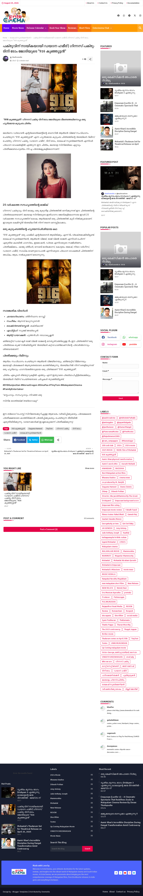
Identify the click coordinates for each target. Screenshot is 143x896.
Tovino (104, 643)
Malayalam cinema (110, 546)
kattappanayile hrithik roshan (114, 537)
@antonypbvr (107, 422)
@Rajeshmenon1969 (111, 436)
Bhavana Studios (109, 477)
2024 (119, 445)
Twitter (35, 440)
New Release (133, 583)
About (112, 891)
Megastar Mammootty (124, 556)
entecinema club (101, 28)
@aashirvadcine (108, 418)
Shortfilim (119, 615)
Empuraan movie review (112, 510)
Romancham (117, 611)
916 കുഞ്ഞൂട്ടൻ (18, 429)
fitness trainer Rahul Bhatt (113, 514)
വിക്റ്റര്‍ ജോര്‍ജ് (131, 689)
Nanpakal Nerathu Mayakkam (114, 579)
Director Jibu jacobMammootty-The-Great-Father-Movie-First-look (120, 496)
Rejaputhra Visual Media (112, 606)
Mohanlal (106, 560)
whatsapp (133, 337)
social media (132, 615)
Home (6, 28)
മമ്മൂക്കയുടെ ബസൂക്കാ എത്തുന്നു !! (126, 117)
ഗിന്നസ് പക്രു (62, 429)
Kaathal (126, 533)
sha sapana (106, 615)
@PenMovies (128, 431)
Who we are (107, 661)
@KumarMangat (124, 427)
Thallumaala (125, 620)
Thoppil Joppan (130, 629)
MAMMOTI (106, 556)
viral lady (130, 657)
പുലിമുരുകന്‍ (129, 675)
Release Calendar (35, 28)
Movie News (18, 28)
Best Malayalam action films (114, 473)
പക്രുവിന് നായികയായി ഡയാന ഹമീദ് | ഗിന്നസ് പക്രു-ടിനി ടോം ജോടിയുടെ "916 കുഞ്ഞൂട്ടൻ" (17, 498)
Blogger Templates (20, 892)
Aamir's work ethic (110, 464)
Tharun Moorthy (124, 625)
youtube (133, 344)
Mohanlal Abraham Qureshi (125, 560)
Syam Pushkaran (109, 620)
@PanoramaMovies (110, 431)
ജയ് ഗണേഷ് (128, 666)
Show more (89, 468)
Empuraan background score (127, 500)
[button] (140, 28)
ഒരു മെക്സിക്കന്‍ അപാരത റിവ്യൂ (118, 774)
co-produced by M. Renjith (113, 482)
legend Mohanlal (109, 542)
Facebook (21, 440)
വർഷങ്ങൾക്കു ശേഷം (111, 689)
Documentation (133, 3)
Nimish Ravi (122, 588)
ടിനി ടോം (76, 429)
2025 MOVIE (107, 450)
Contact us (102, 3)
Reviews (72, 28)
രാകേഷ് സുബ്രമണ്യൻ (20, 38)
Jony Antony (121, 528)
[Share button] (58, 440)
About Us (90, 3)
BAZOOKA (119, 468)
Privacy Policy (117, 3)
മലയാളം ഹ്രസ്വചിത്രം (113, 680)
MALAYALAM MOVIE (110, 551)
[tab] (6, 28)
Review (105, 611)
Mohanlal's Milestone (111, 569)
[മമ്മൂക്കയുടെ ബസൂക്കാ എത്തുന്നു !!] (106, 119)
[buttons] (118, 15)
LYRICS (122, 542)
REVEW (129, 606)
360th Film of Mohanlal (126, 450)
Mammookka (128, 551)
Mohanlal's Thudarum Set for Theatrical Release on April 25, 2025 (127, 144)
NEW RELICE (107, 588)
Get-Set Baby (128, 523)
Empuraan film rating (110, 505)
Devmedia (45, 892)
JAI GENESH (107, 528)
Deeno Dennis (126, 487)
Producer (106, 597)
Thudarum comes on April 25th (114, 638)
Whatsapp (48, 440)
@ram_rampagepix (110, 441)
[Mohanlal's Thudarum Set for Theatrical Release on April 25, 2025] (106, 144)
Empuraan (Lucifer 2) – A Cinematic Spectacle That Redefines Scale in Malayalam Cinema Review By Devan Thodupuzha (118, 801)
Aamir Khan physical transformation (117, 459)
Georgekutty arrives (110, 523)
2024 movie (130, 445)
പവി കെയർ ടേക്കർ (110, 675)
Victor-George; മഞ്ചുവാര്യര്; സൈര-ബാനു (119, 652)
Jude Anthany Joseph (110, 533)
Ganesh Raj (132, 514)
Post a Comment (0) (49, 529)
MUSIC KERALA (108, 574)
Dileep (104, 491)
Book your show (57, 28)
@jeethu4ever (108, 427)
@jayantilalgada (124, 422)
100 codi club (107, 445)
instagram (112, 344)
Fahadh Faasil (131, 510)
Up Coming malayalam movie (114, 648)
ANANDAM (107, 468)
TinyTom (49, 429)
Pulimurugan (119, 597)
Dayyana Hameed (35, 429)
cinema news (124, 477)
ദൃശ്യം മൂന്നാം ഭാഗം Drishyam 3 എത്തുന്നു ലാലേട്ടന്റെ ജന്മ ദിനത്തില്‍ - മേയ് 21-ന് (127, 94)
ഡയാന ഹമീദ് (10, 433)
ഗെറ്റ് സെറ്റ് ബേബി (110, 666)
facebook (112, 337)
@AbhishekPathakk (127, 418)
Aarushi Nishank (128, 464)
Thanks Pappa (107, 625)
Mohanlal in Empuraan (111, 565)
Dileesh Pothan (117, 491)
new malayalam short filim (113, 583)
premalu (127, 592)
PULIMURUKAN (108, 602)
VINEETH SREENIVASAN (112, 657)
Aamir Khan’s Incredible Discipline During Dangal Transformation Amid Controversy (126, 133)
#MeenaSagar (127, 441)
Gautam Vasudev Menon (111, 519)
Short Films (84, 28)
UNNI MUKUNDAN (119, 643)
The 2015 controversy (111, 629)
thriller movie (107, 634)
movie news (128, 569)
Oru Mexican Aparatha (111, 592)
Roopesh (129, 611)
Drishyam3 (106, 500)
